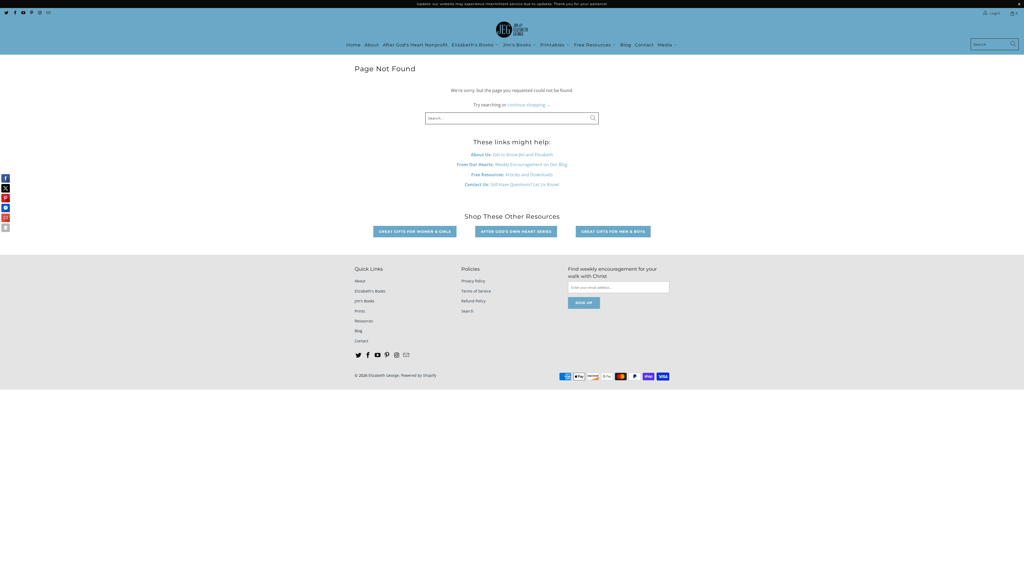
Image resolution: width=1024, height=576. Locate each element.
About (372, 44)
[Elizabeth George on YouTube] (23, 13)
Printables (553, 44)
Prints (360, 311)
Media (665, 44)
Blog (625, 44)
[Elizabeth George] (512, 29)
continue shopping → (529, 105)
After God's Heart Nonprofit (415, 44)
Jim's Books (517, 44)
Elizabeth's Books (473, 44)
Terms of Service (476, 291)
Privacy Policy (473, 280)
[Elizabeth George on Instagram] (39, 13)
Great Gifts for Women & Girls (415, 231)
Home (353, 44)
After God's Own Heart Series (516, 231)
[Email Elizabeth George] (48, 13)
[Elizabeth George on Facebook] (14, 13)
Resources (364, 320)
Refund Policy (473, 300)
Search (467, 311)
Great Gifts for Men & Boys (613, 231)
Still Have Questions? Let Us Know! (512, 184)
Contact (644, 44)
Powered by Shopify (418, 375)
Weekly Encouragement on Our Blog (512, 164)
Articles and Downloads (512, 175)
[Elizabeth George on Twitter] (6, 13)
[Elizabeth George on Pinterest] (31, 13)
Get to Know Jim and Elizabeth (512, 155)
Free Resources (593, 44)
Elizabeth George (384, 375)
